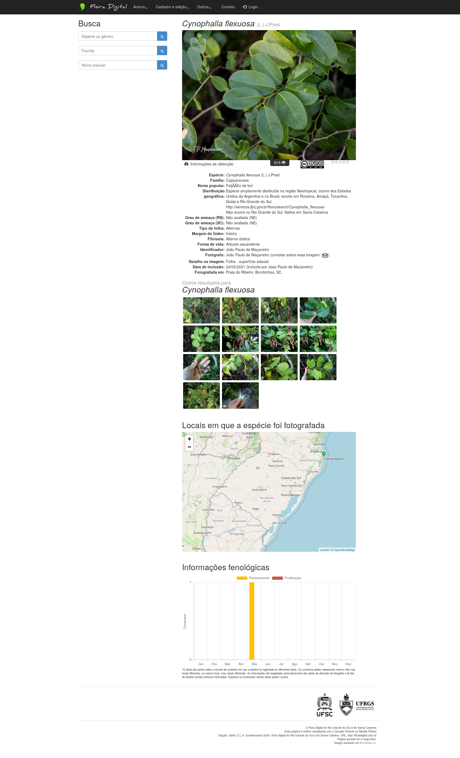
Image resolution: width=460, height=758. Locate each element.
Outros (203, 6)
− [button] (189, 447)
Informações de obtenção (210, 164)
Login (252, 6)
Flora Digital (107, 7)
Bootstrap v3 (368, 743)
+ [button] (189, 439)
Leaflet (324, 550)
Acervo (139, 6)
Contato (227, 6)
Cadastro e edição (171, 6)
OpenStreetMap (344, 550)
